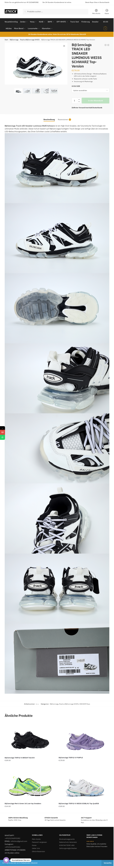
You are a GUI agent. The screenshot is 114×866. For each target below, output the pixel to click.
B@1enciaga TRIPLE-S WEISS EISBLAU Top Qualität (79, 803)
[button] (64, 46)
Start (6, 40)
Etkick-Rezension (38, 851)
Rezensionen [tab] (63, 119)
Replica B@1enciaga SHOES (30, 40)
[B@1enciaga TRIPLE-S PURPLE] (84, 738)
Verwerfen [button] (108, 863)
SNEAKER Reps (84, 704)
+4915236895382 (12, 838)
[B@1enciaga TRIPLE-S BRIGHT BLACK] (30, 738)
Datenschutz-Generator (68, 842)
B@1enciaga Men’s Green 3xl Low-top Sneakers (23, 803)
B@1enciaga (14, 40)
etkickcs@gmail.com (19, 841)
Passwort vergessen (39, 842)
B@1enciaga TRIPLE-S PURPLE (71, 757)
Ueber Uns (36, 848)
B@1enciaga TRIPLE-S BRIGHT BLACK (20, 758)
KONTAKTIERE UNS (66, 845)
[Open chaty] (6, 860)
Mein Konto (96, 13)
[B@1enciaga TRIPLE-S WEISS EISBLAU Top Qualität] (84, 784)
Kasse (107, 13)
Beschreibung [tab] (49, 119)
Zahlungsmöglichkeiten (68, 848)
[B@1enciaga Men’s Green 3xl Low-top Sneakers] (30, 784)
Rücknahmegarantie (67, 839)
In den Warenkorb (95, 100)
